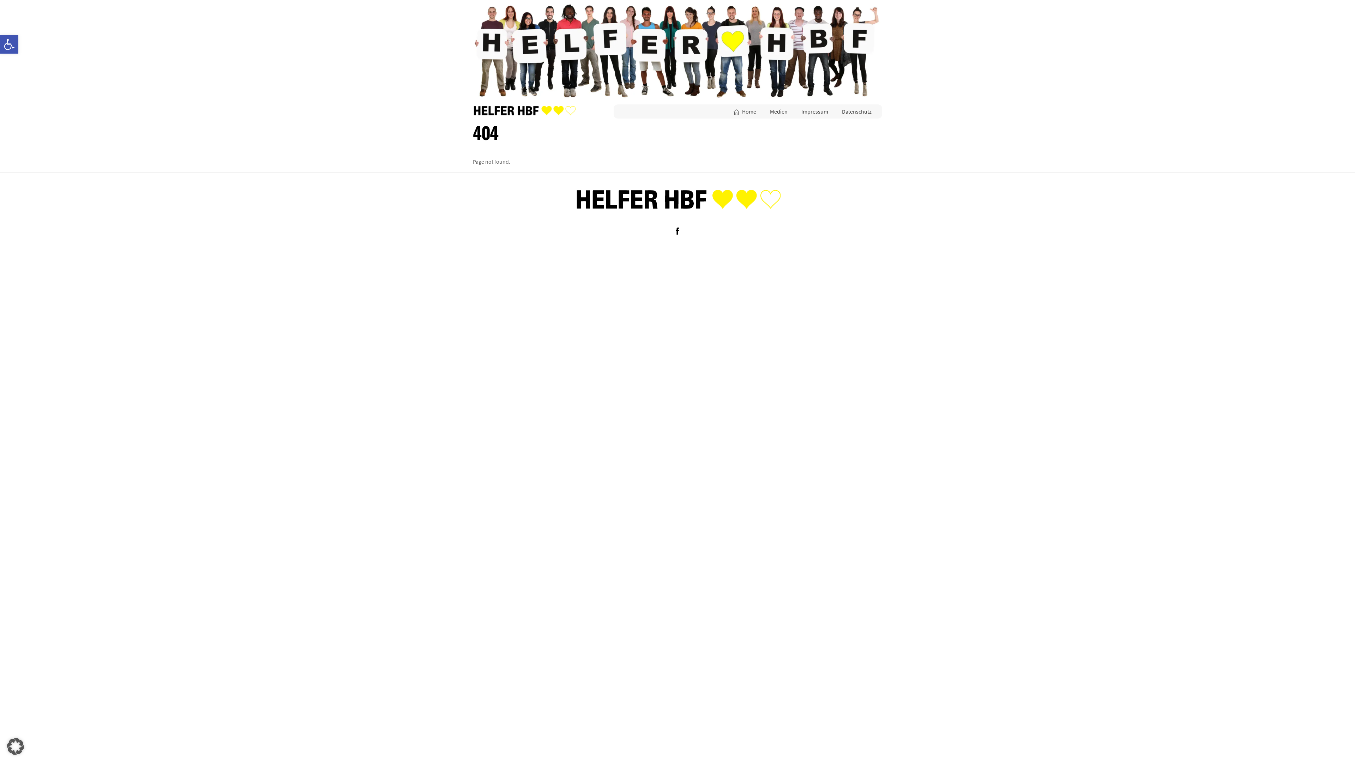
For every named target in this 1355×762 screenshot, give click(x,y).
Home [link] (748, 111)
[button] (15, 746)
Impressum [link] (814, 111)
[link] (9, 44)
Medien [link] (779, 111)
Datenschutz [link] (857, 111)
